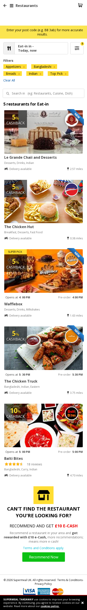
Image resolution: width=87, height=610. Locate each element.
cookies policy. (50, 606)
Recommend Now (43, 557)
